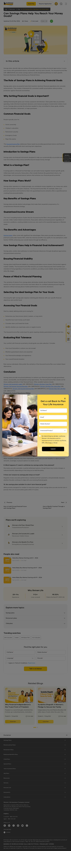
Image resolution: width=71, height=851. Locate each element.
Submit (53, 449)
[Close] (65, 398)
